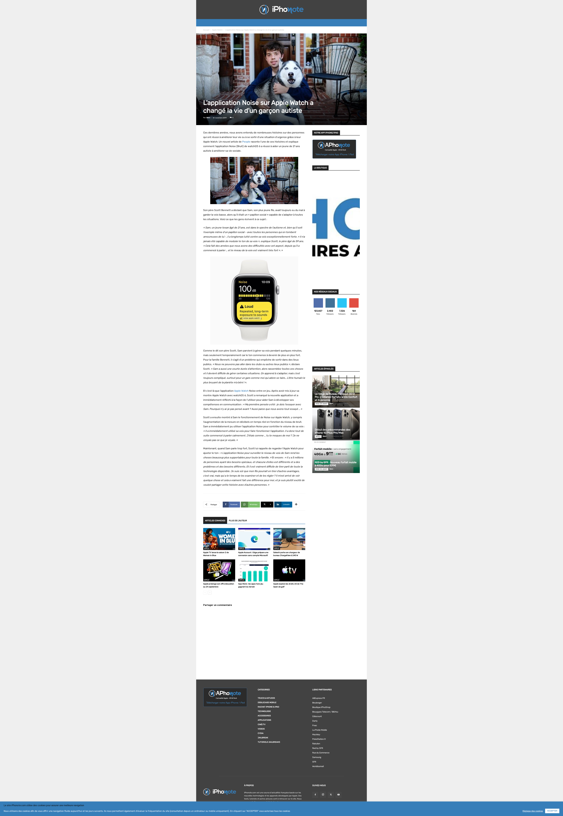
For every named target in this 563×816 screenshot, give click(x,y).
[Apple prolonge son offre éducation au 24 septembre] (219, 570)
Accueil (206, 30)
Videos (261, 729)
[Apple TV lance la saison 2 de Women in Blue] (219, 539)
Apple (206, 549)
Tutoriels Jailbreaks (269, 742)
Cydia (260, 733)
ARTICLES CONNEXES (215, 520)
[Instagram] (323, 795)
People (246, 141)
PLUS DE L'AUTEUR (238, 520)
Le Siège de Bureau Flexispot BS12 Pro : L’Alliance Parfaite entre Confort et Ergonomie (336, 396)
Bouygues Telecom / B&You (325, 712)
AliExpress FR (318, 698)
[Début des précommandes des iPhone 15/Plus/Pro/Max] (336, 424)
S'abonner (354, 299)
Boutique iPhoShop (321, 707)
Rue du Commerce (320, 752)
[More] (296, 504)
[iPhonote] (281, 9)
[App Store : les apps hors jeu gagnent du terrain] (254, 570)
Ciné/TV (262, 724)
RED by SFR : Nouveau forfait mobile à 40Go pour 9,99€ (336, 464)
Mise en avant (321, 404)
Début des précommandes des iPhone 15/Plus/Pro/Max (332, 431)
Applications (264, 720)
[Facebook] (315, 795)
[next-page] (210, 592)
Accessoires (264, 716)
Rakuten (316, 743)
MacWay (316, 734)
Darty (315, 721)
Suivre (330, 299)
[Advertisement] (336, 342)
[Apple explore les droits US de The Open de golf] (289, 570)
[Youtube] (338, 795)
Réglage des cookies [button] (533, 811)
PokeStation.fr (319, 739)
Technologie (264, 711)
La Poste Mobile (319, 730)
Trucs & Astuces (266, 698)
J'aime (318, 299)
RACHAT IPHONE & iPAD (268, 707)
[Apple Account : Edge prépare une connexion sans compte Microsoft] (254, 539)
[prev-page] (205, 592)
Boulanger (317, 702)
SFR (314, 762)
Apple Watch (217, 30)
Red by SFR (317, 748)
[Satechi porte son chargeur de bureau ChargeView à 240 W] (289, 539)
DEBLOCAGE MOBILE (267, 702)
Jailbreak (263, 738)
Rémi (208, 118)
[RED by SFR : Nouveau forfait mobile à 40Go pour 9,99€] (336, 457)
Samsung (316, 757)
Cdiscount (317, 716)
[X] (331, 795)
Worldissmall (318, 766)
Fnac (314, 725)
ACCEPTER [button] (552, 811)
